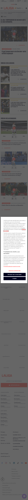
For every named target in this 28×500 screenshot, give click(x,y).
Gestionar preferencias (14, 270)
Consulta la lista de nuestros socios (12, 266)
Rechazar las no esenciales (15, 274)
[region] (14, 250)
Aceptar (15, 278)
